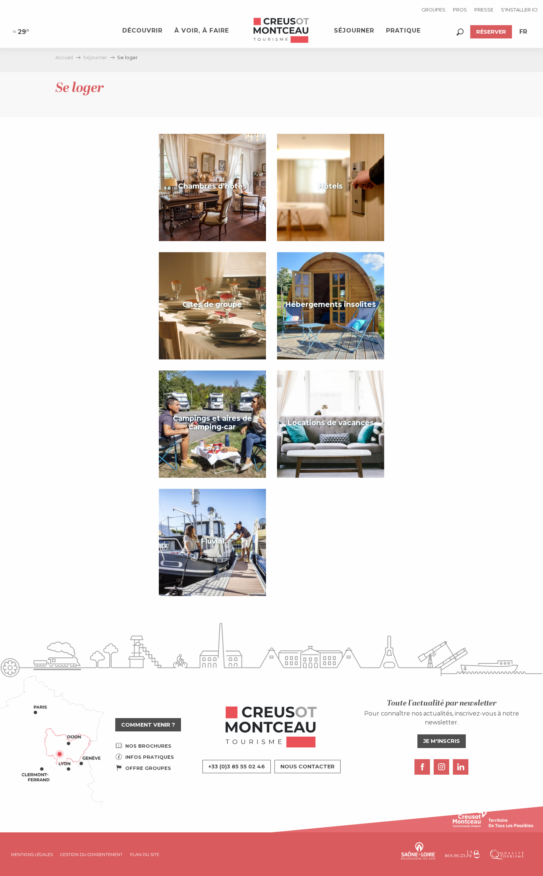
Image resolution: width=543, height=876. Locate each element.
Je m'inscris (441, 741)
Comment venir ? (148, 724)
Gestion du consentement (91, 854)
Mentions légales (32, 854)
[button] (460, 32)
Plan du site (144, 854)
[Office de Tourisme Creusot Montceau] (281, 31)
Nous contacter (307, 766)
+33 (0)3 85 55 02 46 (236, 766)
